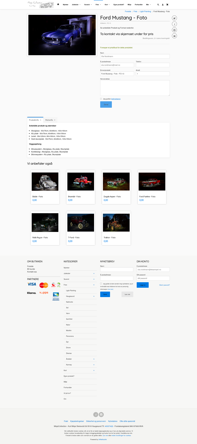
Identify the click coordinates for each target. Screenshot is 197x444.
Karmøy (69, 364)
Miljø (129, 4)
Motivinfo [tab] (49, 120)
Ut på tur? (67, 393)
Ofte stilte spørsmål (127, 421)
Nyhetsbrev (112, 421)
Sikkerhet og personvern (96, 421)
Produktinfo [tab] (34, 120)
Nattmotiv (69, 302)
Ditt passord (141, 275)
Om (65, 399)
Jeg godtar (112, 99)
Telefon (138, 61)
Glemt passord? (164, 285)
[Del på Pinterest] (174, 29)
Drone (68, 347)
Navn (102, 53)
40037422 (109, 426)
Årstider (69, 359)
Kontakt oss (32, 271)
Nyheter (65, 4)
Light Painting (71, 290)
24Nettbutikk (102, 439)
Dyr (67, 342)
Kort (106, 4)
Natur (68, 325)
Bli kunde (31, 269)
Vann (68, 313)
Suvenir (87, 4)
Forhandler (139, 4)
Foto (97, 4)
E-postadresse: (105, 275)
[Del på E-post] (174, 35)
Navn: (102, 266)
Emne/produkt (105, 70)
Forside (128, 11)
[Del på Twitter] (174, 18)
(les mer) (110, 289)
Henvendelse (105, 79)
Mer (147, 4)
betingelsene (116, 99)
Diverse (69, 353)
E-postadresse (105, 61)
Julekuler (75, 4)
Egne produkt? (119, 4)
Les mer (127, 294)
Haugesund (70, 296)
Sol (67, 307)
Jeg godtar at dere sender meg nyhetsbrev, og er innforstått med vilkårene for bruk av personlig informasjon (116, 286)
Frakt (66, 421)
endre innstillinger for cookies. (121, 435)
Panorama (70, 336)
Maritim (68, 330)
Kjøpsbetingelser (77, 421)
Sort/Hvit (69, 319)
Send (106, 104)
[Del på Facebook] (174, 23)
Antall (138, 70)
